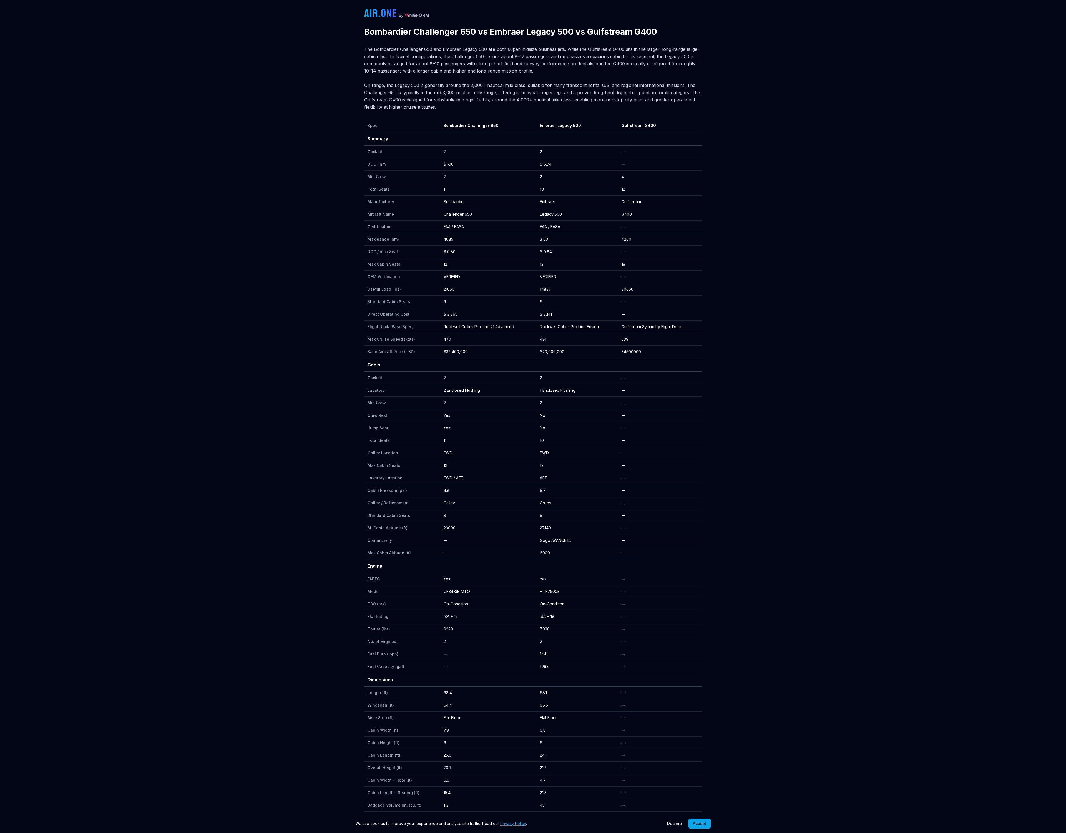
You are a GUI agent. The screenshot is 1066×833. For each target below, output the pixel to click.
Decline (674, 823)
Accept (699, 823)
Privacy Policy (513, 823)
